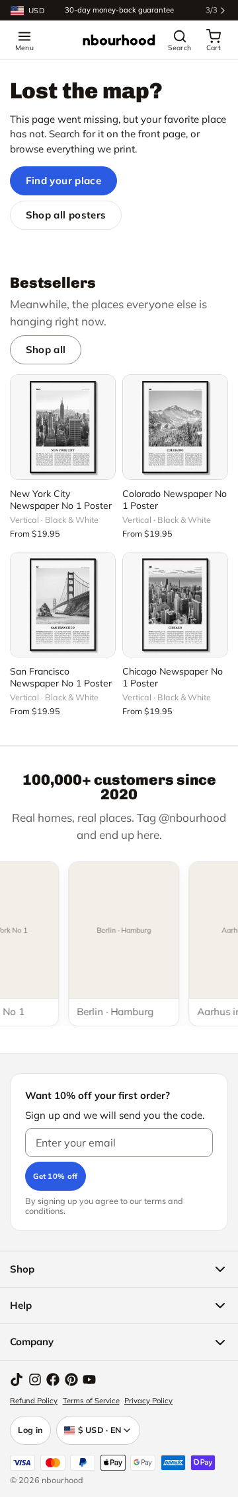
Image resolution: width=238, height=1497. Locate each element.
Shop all (46, 349)
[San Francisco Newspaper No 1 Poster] (63, 604)
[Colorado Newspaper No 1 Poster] (175, 427)
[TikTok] (16, 1379)
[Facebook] (53, 1379)
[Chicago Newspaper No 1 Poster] (175, 604)
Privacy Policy (148, 1400)
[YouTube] (89, 1379)
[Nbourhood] (119, 40)
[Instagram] (35, 1379)
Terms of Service (91, 1400)
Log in (30, 1429)
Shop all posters (66, 215)
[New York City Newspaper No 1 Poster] (63, 427)
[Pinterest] (71, 1379)
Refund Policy (34, 1400)
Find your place (64, 180)
